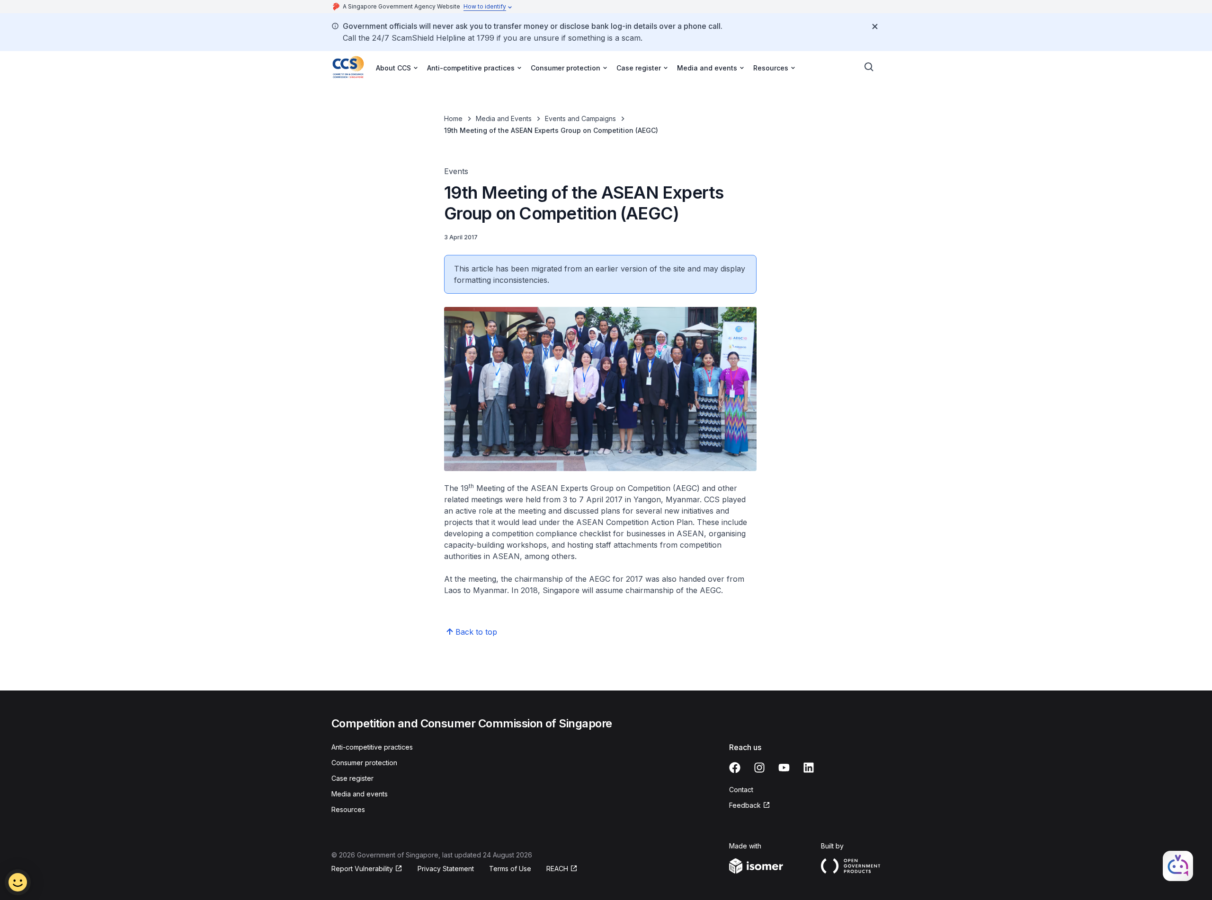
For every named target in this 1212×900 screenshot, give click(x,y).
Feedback (745, 805)
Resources (348, 809)
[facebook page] (734, 767)
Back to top (476, 632)
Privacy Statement (446, 869)
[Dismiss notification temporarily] (875, 26)
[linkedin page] (808, 767)
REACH (557, 869)
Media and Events (504, 118)
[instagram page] (759, 767)
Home (453, 118)
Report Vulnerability (362, 869)
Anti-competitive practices (372, 747)
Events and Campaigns (580, 118)
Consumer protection (364, 763)
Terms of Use (510, 869)
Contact (741, 790)
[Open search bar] (869, 67)
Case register (352, 778)
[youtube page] (784, 767)
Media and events (359, 794)
